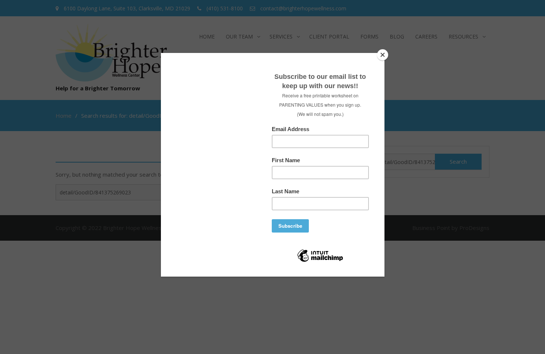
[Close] (382, 54)
